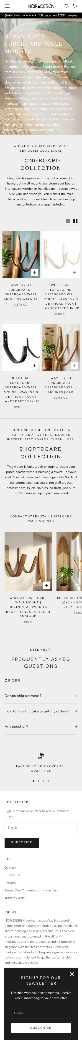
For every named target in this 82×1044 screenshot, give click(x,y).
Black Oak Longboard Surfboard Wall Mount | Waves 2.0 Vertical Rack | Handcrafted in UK (21, 389)
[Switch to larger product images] (68, 221)
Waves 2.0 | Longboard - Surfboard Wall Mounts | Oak (61, 385)
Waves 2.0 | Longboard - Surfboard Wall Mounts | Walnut (21, 292)
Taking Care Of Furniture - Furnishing (31, 890)
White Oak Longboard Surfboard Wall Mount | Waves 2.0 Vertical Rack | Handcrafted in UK (61, 296)
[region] (41, 763)
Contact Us (12, 875)
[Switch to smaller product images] (75, 221)
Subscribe (40, 1028)
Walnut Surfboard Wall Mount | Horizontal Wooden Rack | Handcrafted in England (28, 607)
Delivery (10, 867)
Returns (10, 883)
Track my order (15, 898)
